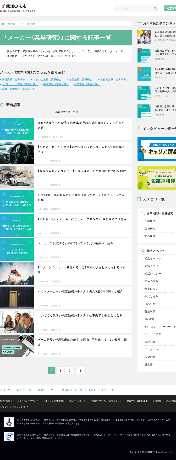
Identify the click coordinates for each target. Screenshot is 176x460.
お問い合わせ (6, 400)
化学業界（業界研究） (87, 84)
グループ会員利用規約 (53, 400)
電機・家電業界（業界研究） (18, 89)
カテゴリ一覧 (24, 390)
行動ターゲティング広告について (106, 400)
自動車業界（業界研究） (114, 79)
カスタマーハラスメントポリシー (15, 407)
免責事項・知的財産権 (137, 400)
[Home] (2, 23)
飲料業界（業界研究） (15, 79)
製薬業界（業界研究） (56, 84)
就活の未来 (13, 6)
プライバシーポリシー (28, 400)
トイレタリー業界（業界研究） (20, 84)
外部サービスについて (101, 390)
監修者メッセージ (72, 390)
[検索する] (155, 8)
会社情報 (157, 400)
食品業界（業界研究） (82, 79)
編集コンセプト (47, 390)
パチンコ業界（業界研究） (48, 79)
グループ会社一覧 (77, 400)
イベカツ (5, 390)
